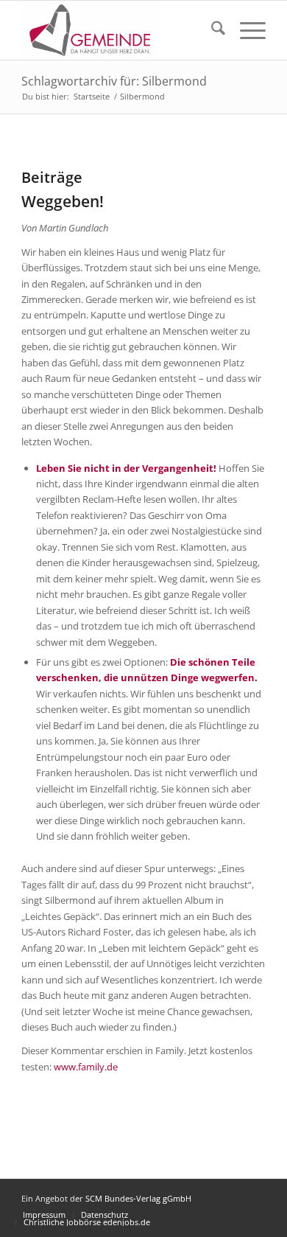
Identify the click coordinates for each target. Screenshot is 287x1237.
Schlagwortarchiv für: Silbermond (114, 81)
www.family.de (86, 1066)
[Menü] (245, 30)
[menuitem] (210, 30)
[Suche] (210, 30)
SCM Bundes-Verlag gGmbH (138, 1198)
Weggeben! (62, 201)
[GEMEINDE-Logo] (118, 30)
